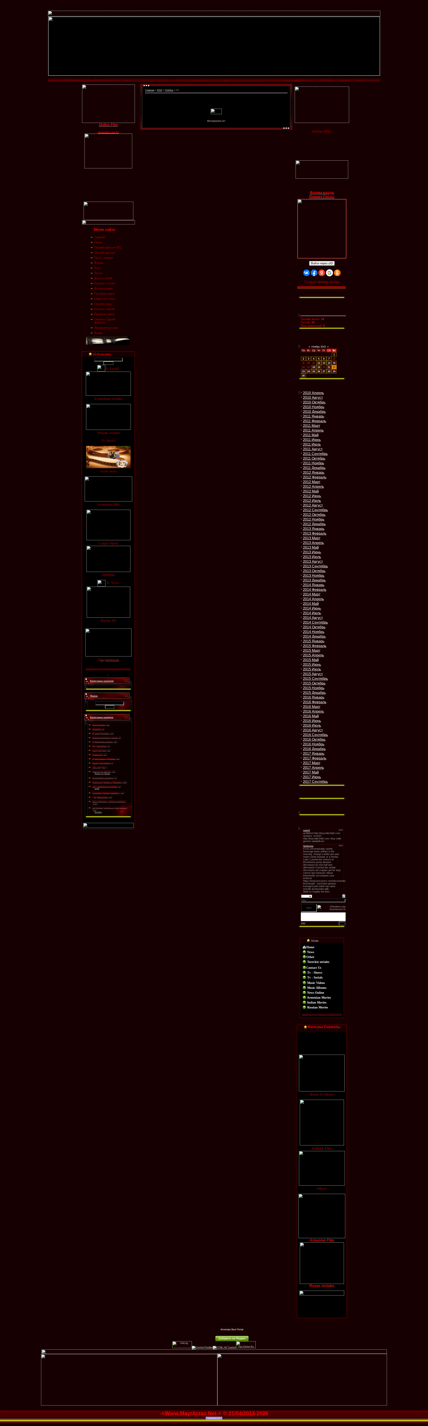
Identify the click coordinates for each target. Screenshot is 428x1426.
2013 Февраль (314, 533)
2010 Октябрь (314, 402)
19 (318, 367)
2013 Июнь (312, 552)
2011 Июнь (312, 440)
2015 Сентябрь (315, 679)
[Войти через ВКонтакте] (306, 272)
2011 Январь (313, 416)
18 (313, 367)
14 (329, 363)
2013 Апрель (313, 543)
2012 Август (313, 505)
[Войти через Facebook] (314, 272)
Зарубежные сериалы (104, 786)
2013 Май (311, 547)
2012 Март (311, 482)
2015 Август (313, 674)
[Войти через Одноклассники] (337, 272)
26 (318, 371)
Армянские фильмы (103, 758)
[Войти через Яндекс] (321, 272)
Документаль (99, 796)
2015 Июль (312, 669)
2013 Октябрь (314, 571)
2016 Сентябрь (315, 735)
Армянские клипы (102, 741)
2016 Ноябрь (313, 744)
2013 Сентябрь (315, 566)
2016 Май (311, 716)
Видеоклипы (99, 745)
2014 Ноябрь (313, 632)
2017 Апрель (313, 768)
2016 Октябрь (314, 739)
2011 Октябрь (314, 458)
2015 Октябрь (314, 683)
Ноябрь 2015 (318, 346)
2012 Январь (313, 472)
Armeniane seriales (102, 777)
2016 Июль (312, 725)
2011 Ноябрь (313, 463)
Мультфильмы (100, 733)
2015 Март (311, 650)
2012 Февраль (314, 477)
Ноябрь (169, 90)
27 (324, 371)
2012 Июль (312, 501)
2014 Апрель (313, 599)
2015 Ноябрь (313, 688)
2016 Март (311, 707)
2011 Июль (312, 444)
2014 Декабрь (314, 636)
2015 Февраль (314, 646)
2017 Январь (313, 753)
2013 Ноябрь (313, 575)
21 (329, 367)
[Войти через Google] (329, 272)
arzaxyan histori (101, 762)
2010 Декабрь (314, 412)
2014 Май (311, 604)
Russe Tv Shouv (101, 771)
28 (329, 371)
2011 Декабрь (314, 468)
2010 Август (313, 397)
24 (308, 371)
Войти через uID (322, 263)
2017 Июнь (312, 777)
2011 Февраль (314, 421)
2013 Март (311, 538)
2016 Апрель (313, 711)
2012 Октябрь (314, 515)
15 (334, 363)
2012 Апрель (313, 486)
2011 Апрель (313, 430)
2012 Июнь (312, 496)
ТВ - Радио (98, 767)
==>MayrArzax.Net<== (232, 1323)
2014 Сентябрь (315, 622)
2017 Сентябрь (315, 782)
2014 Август (313, 618)
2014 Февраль (314, 590)
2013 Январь (313, 529)
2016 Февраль (314, 702)
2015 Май (311, 660)
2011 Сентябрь (315, 454)
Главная (149, 90)
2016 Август (313, 730)
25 (313, 371)
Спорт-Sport (99, 750)
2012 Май (311, 491)
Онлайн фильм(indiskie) (105, 792)
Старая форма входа (322, 282)
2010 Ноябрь (313, 407)
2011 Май (311, 435)
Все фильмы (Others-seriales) (109, 801)
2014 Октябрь (314, 627)
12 (318, 363)
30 (303, 375)
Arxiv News (98, 724)
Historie (96, 728)
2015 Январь (313, 641)
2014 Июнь (312, 608)
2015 (159, 90)
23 (303, 371)
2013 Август (313, 561)
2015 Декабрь (314, 693)
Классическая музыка (104, 737)
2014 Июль (312, 613)
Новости (97, 754)
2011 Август (313, 449)
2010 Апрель (313, 393)
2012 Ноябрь (313, 519)
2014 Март (311, 594)
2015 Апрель (313, 655)
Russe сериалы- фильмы (106, 781)
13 (324, 363)
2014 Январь (313, 585)
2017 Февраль (314, 758)
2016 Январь (313, 697)
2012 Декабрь (314, 524)
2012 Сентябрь (315, 510)
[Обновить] (343, 895)
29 (334, 371)
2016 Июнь (312, 721)
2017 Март (311, 763)
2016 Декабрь (314, 749)
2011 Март (311, 426)
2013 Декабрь (314, 580)
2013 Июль (312, 557)
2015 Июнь (312, 664)
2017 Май (311, 772)
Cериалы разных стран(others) (109, 807)
